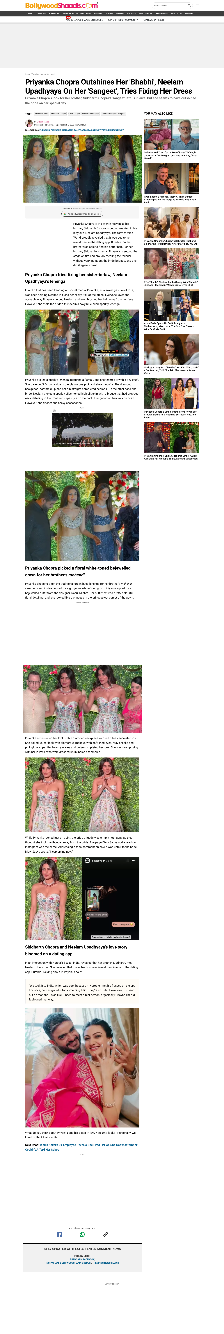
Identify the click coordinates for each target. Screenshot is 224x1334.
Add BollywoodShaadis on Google (84, 214)
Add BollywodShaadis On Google (84, 20)
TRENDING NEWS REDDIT (112, 130)
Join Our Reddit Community (123, 20)
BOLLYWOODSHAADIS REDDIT (87, 130)
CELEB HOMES (161, 13)
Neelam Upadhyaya (90, 113)
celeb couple (74, 113)
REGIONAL (99, 13)
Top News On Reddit (153, 20)
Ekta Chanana (43, 122)
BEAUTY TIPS (177, 13)
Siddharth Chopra (58, 113)
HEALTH (189, 13)
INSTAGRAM (67, 130)
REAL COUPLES (145, 13)
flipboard (76, 1259)
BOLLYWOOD (54, 13)
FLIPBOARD (44, 130)
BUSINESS (131, 13)
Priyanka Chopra (41, 113)
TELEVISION (68, 13)
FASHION (120, 13)
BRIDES (109, 13)
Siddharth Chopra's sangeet (113, 113)
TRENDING (41, 13)
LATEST (30, 13)
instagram (52, 1263)
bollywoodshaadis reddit (75, 1263)
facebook (88, 1259)
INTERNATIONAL (83, 13)
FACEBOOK (56, 130)
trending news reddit (105, 1263)
